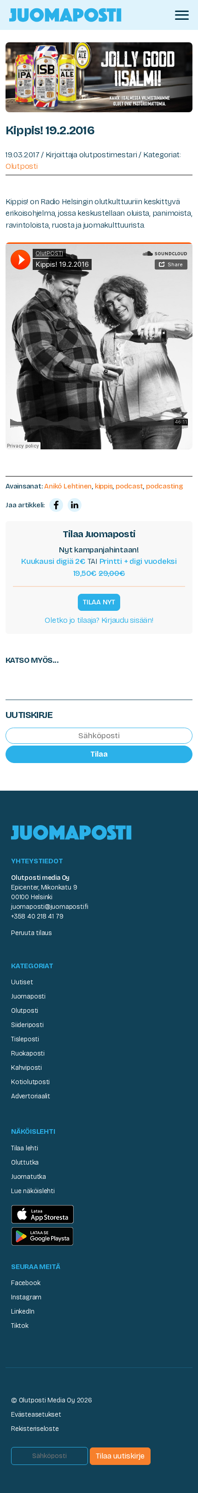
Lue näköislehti (33, 1191)
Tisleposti (25, 1039)
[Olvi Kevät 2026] (99, 76)
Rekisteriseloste (35, 1429)
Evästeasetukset (36, 1414)
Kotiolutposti (30, 1082)
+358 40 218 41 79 (37, 916)
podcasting (164, 486)
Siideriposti (27, 1025)
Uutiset (22, 982)
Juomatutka (28, 1177)
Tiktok (20, 1326)
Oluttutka (25, 1162)
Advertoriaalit (30, 1096)
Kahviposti (26, 1068)
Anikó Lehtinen (68, 486)
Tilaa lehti (24, 1148)
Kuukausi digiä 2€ (53, 561)
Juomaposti (28, 996)
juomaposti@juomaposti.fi (49, 907)
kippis (104, 486)
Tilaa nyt (99, 602)
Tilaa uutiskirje (120, 1456)
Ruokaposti (28, 1053)
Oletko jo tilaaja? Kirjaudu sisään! (99, 620)
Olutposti (22, 166)
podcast (129, 486)
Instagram (26, 1297)
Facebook (25, 1283)
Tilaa (99, 754)
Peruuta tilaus (31, 933)
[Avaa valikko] (182, 15)
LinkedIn (22, 1311)
